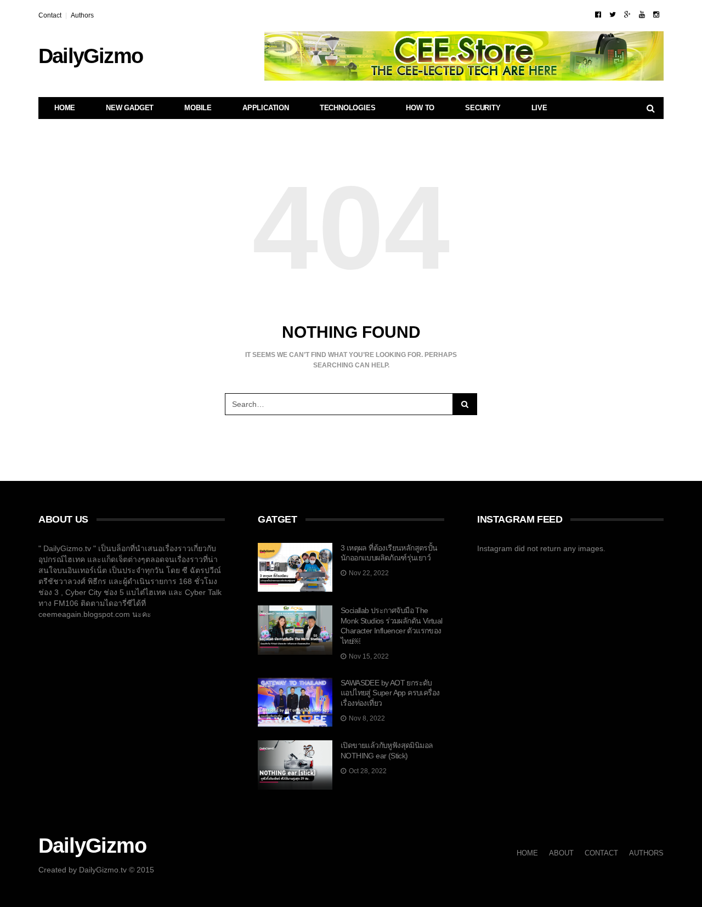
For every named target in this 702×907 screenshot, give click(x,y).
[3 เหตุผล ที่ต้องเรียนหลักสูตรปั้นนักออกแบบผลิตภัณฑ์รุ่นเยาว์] (295, 567)
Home (64, 108)
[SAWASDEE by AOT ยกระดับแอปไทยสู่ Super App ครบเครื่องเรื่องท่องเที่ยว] (295, 702)
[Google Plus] (627, 14)
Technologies (348, 108)
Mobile (198, 108)
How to (420, 108)
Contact (49, 15)
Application (265, 108)
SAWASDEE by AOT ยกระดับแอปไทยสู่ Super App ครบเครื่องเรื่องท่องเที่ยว (390, 692)
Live (539, 108)
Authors (82, 15)
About (561, 853)
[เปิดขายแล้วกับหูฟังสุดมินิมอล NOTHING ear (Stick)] (295, 765)
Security (482, 108)
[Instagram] (656, 14)
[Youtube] (642, 14)
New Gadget (130, 108)
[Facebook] (598, 14)
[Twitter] (612, 14)
